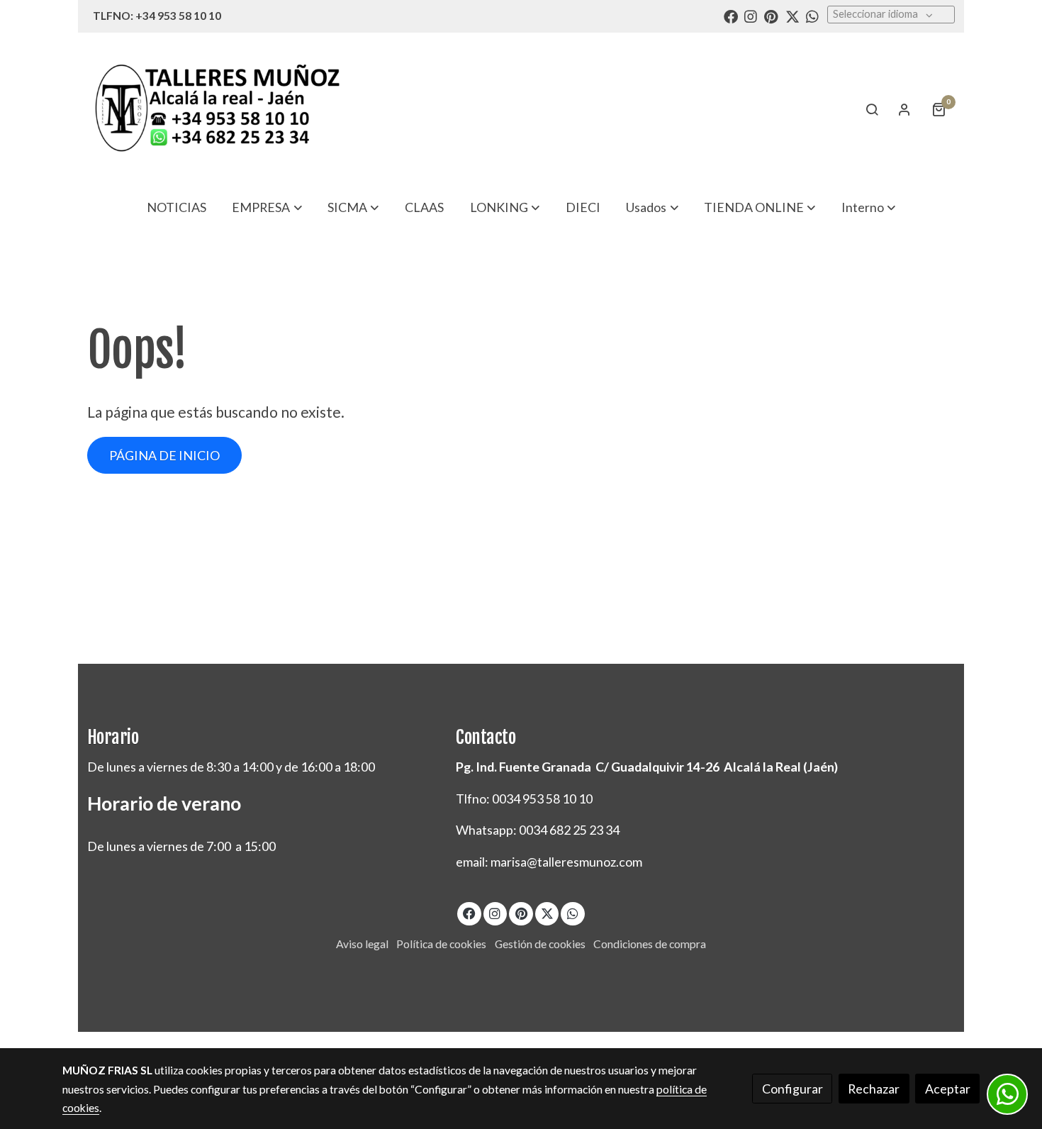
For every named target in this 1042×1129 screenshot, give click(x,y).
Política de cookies (441, 944)
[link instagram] (750, 16)
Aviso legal (362, 944)
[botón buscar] (872, 109)
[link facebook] (731, 16)
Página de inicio (164, 455)
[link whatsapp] (812, 16)
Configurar (792, 1088)
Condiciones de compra (649, 944)
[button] (267, 207)
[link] (217, 109)
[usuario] (904, 109)
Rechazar (874, 1088)
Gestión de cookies (540, 944)
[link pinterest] (771, 16)
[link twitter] (792, 16)
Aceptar (947, 1088)
